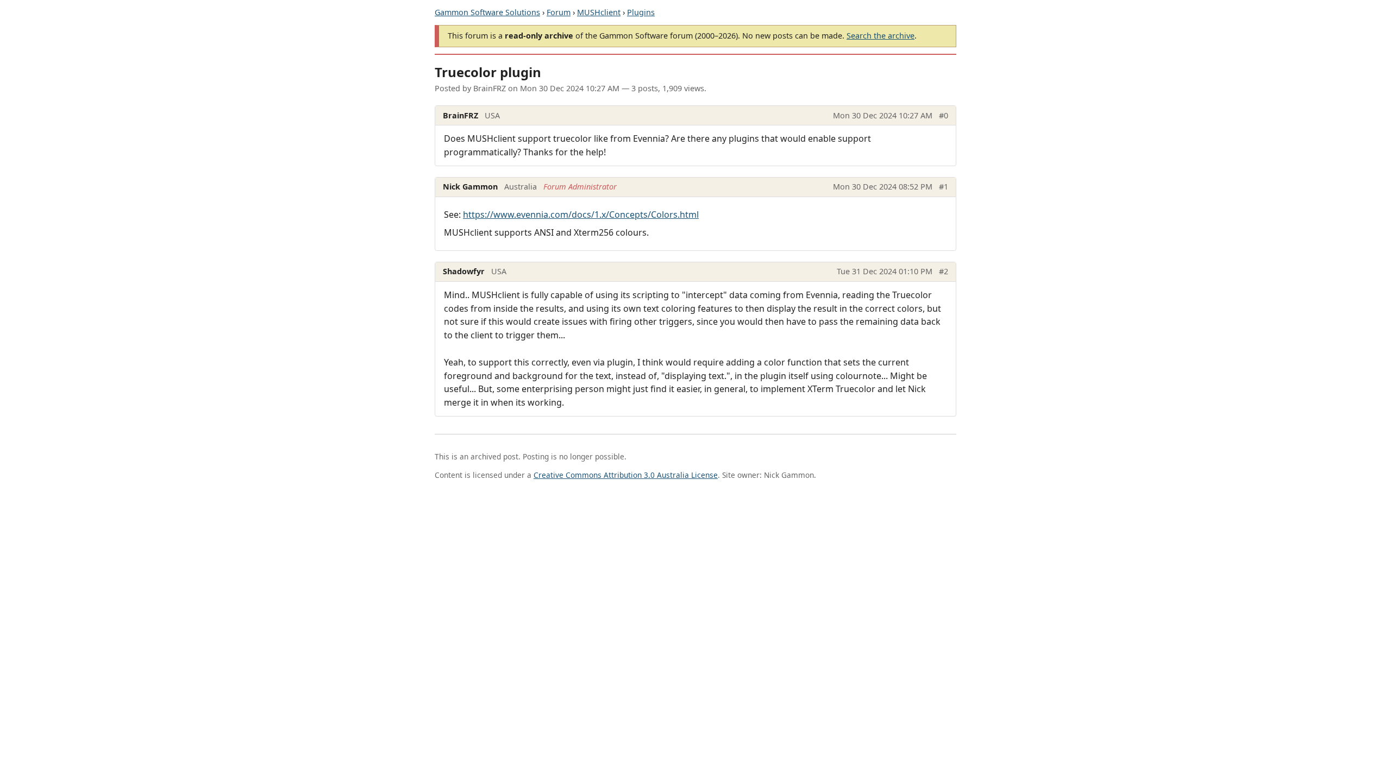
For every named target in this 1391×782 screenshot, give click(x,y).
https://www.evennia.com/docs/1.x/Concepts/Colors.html (581, 214)
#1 (943, 186)
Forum (559, 12)
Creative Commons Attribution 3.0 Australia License (626, 475)
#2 (943, 271)
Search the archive (880, 35)
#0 (943, 115)
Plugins (641, 12)
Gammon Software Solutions (487, 12)
